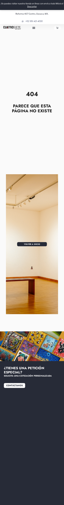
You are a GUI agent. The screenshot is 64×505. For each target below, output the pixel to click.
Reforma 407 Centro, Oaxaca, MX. (32, 13)
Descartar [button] (32, 6)
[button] (34, 28)
